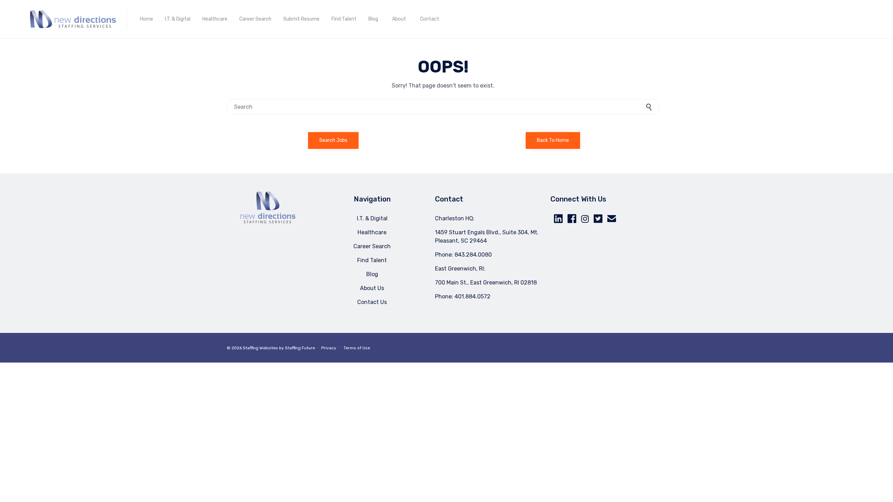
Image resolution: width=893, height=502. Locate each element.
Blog (373, 19)
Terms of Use (357, 347)
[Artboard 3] (268, 222)
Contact (429, 19)
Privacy (328, 347)
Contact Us (372, 302)
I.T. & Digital (177, 19)
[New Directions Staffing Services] (73, 19)
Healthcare (214, 19)
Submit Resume (301, 19)
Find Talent (344, 19)
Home (146, 19)
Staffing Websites (260, 347)
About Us (372, 288)
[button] (333, 140)
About (399, 19)
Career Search (255, 19)
